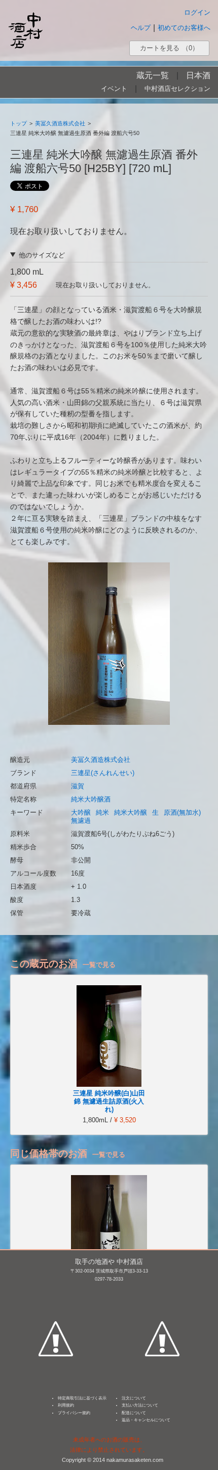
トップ (18, 123)
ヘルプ (141, 27)
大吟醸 (81, 812)
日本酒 (198, 75)
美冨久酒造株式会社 (60, 123)
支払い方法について (140, 1405)
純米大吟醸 (130, 812)
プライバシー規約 (74, 1413)
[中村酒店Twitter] (162, 1291)
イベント (114, 88)
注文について (134, 1398)
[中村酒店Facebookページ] (55, 1291)
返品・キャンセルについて (146, 1420)
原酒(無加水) (182, 812)
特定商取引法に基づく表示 (82, 1398)
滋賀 (77, 786)
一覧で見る (99, 964)
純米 (102, 812)
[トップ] (25, 30)
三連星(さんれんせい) (102, 773)
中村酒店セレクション (177, 88)
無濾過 (81, 820)
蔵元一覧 (152, 75)
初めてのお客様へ (184, 27)
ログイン (197, 12)
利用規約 (66, 1405)
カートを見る (169, 48)
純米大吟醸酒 (91, 799)
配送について (134, 1413)
